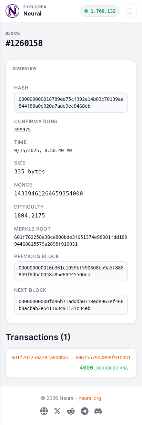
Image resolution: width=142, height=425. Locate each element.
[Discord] (98, 411)
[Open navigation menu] (129, 11)
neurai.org (90, 398)
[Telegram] (85, 411)
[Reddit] (71, 411)
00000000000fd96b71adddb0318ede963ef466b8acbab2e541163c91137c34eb (71, 305)
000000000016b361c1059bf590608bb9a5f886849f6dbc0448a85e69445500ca (71, 271)
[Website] (44, 411)
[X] (57, 411)
